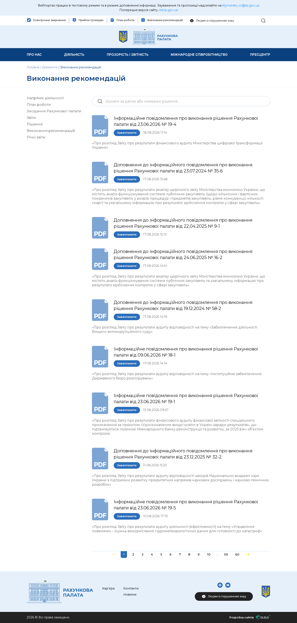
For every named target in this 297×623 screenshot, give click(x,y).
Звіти (31, 118)
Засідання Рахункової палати (54, 111)
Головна (33, 67)
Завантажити (127, 132)
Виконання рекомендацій (51, 131)
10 (208, 554)
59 (226, 554)
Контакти (130, 588)
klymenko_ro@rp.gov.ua (240, 5)
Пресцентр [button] (260, 54)
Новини (129, 594)
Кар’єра (108, 588)
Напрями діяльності (45, 98)
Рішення (35, 124)
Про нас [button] (34, 54)
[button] (263, 20)
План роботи (39, 105)
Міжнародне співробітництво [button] (199, 54)
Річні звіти (36, 137)
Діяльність (49, 67)
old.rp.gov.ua (168, 10)
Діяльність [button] (74, 54)
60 (237, 554)
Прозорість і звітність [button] (127, 54)
